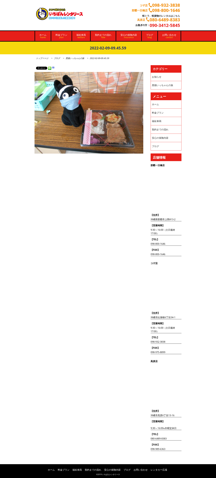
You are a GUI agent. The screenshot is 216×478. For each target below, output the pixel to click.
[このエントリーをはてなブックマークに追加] (53, 68)
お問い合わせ (169, 36)
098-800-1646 (158, 243)
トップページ (42, 58)
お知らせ (156, 76)
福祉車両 (81, 36)
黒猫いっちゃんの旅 (75, 58)
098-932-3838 (158, 341)
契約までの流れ (103, 36)
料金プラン (61, 36)
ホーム (42, 36)
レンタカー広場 (159, 469)
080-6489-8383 (159, 438)
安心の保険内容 (128, 36)
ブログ (149, 36)
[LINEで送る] (49, 68)
